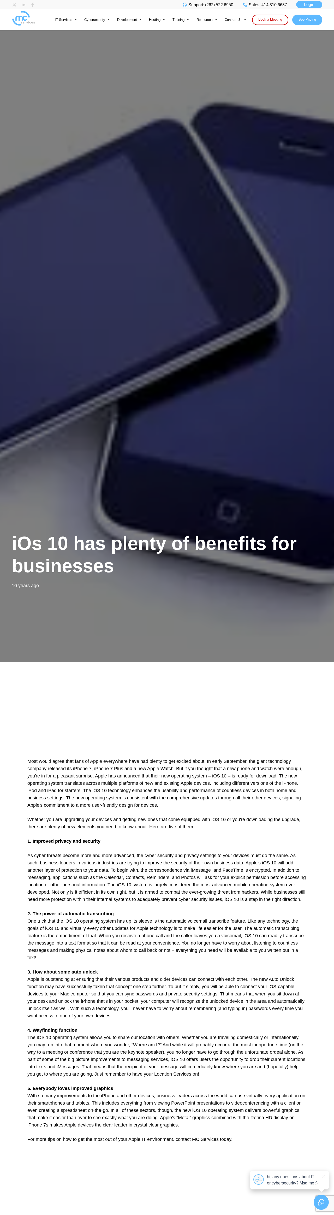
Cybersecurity (94, 20)
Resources (204, 20)
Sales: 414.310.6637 (267, 5)
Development (127, 20)
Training (178, 20)
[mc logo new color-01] (27, 12)
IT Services (63, 20)
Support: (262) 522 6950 (210, 5)
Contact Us (233, 20)
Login (309, 4)
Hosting (154, 20)
